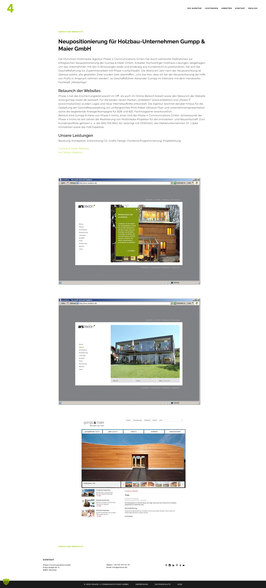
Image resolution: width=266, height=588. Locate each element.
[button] (6, 582)
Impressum (141, 584)
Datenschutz (163, 584)
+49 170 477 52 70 (121, 565)
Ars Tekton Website (70, 152)
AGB (179, 584)
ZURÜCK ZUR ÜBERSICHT (70, 32)
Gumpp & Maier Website (73, 148)
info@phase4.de (119, 567)
